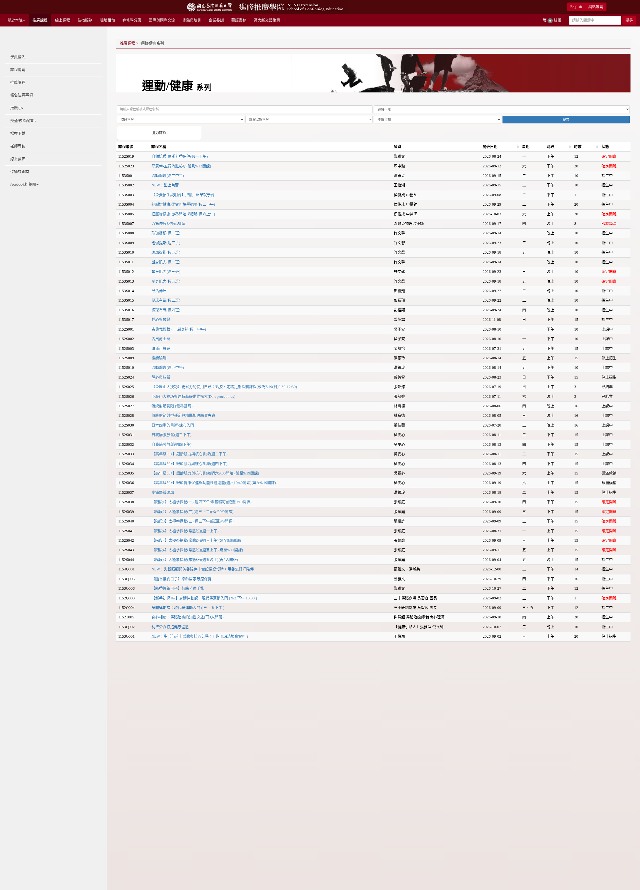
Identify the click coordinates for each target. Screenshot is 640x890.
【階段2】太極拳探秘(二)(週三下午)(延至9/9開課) (193, 512)
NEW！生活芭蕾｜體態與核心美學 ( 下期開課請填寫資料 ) (200, 636)
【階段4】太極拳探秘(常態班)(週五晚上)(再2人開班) (195, 560)
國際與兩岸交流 (162, 20)
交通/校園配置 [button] (22, 121)
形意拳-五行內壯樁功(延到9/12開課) (181, 166)
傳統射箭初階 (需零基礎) (172, 406)
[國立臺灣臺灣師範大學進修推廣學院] (291, 6)
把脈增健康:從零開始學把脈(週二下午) (183, 204)
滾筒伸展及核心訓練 (168, 224)
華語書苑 (238, 20)
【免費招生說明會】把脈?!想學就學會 (183, 195)
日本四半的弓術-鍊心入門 (173, 425)
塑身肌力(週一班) (166, 262)
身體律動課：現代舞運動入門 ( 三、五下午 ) (188, 608)
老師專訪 (17, 146)
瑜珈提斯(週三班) (166, 243)
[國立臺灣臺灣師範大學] (210, 6)
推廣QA (16, 108)
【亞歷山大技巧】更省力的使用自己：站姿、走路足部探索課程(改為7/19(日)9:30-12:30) (224, 387)
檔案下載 (17, 133)
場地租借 (107, 20)
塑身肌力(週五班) (166, 281)
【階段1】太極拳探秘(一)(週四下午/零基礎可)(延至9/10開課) (202, 502)
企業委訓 (216, 20)
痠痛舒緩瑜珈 (163, 492)
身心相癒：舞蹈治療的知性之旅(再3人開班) (188, 617)
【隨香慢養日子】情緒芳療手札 (178, 588)
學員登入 (17, 57)
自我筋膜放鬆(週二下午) (172, 435)
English (576, 7)
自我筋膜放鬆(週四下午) (172, 444)
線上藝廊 (17, 159)
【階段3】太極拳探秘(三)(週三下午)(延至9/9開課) (193, 521)
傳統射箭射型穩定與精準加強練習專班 (183, 416)
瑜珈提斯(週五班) (166, 252)
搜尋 (629, 20)
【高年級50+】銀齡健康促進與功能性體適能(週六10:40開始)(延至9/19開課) (214, 483)
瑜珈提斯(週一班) (166, 233)
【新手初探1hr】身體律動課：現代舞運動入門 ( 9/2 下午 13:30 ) (204, 598)
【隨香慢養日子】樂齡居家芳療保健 (182, 579)
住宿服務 (85, 20)
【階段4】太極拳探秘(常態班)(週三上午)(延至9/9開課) (196, 540)
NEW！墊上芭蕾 (165, 185)
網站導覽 (595, 7)
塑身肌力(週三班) (166, 272)
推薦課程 (17, 82)
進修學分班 (131, 20)
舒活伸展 (159, 291)
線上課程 (62, 20)
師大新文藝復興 (267, 20)
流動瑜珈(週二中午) (168, 176)
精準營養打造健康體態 (170, 627)
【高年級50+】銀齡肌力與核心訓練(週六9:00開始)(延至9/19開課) (205, 473)
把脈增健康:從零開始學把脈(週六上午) (183, 214)
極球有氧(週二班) (166, 300)
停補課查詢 (19, 172)
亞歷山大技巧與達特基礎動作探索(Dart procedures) (193, 397)
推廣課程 (40, 20)
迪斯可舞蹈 (161, 349)
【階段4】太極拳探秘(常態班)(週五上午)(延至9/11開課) (197, 550)
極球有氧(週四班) (166, 310)
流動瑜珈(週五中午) (168, 368)
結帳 (555, 20)
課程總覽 (17, 70)
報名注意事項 (21, 95)
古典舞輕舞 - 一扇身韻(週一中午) (179, 329)
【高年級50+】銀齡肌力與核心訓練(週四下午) (190, 464)
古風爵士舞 (161, 339)
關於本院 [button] (15, 20)
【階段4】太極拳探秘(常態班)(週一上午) (185, 531)
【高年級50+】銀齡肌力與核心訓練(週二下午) (190, 454)
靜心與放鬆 (161, 320)
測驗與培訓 (191, 20)
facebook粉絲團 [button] (23, 184)
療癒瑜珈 (159, 358)
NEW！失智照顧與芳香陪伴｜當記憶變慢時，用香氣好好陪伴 (203, 569)
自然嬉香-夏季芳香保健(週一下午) (180, 156)
